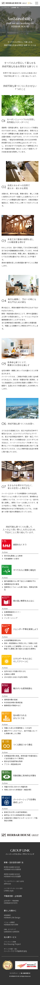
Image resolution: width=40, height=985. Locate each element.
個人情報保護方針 (25, 973)
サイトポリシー (14, 973)
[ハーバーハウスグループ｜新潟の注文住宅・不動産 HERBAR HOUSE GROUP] (17, 3)
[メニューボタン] (36, 3)
